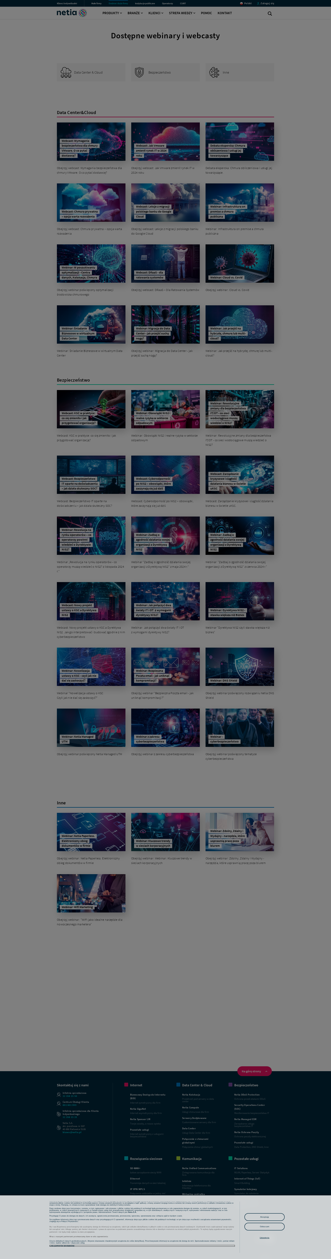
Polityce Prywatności (69, 1221)
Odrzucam (264, 1226)
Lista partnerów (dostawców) (61, 1246)
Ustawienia (265, 1238)
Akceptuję (264, 1217)
